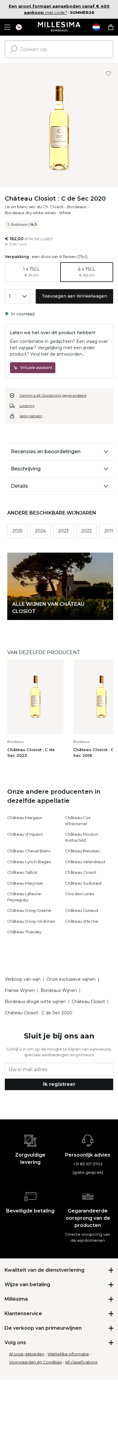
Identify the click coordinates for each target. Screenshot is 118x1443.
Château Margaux (24, 817)
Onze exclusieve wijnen (71, 979)
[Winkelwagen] (110, 27)
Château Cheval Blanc (29, 850)
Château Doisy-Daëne (29, 910)
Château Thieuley (24, 931)
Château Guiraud (81, 910)
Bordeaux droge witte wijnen (35, 1001)
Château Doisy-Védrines (31, 921)
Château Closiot (81, 872)
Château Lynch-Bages (29, 861)
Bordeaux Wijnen (59, 990)
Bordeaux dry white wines (30, 212)
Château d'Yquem (25, 834)
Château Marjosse (25, 883)
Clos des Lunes (79, 893)
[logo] (59, 27)
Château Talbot (22, 872)
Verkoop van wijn (23, 979)
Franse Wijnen (20, 990)
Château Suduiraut (83, 883)
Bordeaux (77, 206)
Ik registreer (59, 1084)
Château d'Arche (81, 921)
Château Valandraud (85, 861)
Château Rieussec (82, 850)
